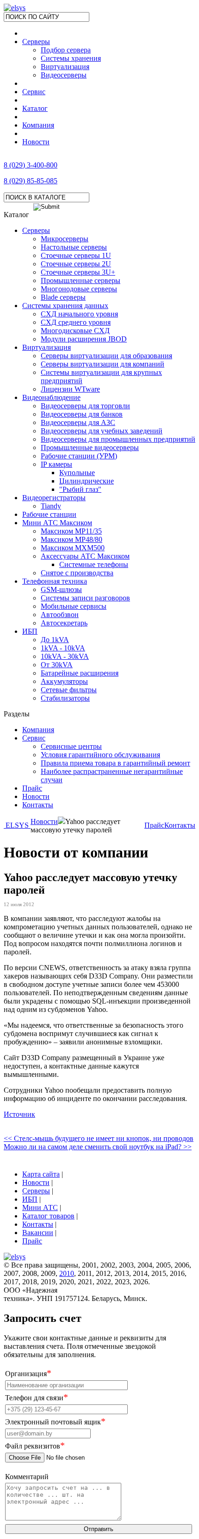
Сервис (33, 92)
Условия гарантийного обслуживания (100, 755)
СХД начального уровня (79, 314)
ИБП (29, 631)
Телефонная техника (54, 581)
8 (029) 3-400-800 (30, 165)
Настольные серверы (74, 247)
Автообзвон (60, 614)
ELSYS (17, 825)
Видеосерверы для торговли (85, 406)
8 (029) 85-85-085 (30, 181)
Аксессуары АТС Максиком (85, 556)
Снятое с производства (77, 573)
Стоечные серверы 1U (76, 255)
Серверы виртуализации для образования (106, 356)
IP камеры (56, 464)
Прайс (32, 788)
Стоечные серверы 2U (76, 264)
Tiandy (51, 506)
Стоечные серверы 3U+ (78, 272)
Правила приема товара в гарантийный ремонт (115, 763)
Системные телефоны (93, 564)
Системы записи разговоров (85, 598)
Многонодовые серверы (79, 289)
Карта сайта (41, 1174)
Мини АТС (40, 1207)
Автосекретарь (64, 623)
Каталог (35, 108)
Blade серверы (63, 297)
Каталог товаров (48, 1216)
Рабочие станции (49, 514)
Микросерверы (64, 239)
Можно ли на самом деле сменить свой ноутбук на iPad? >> (98, 1147)
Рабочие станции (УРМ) (79, 456)
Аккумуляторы (64, 681)
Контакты (37, 805)
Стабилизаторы (65, 698)
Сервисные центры (71, 746)
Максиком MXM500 (73, 548)
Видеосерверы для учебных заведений (101, 431)
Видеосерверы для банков (82, 414)
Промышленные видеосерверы (90, 447)
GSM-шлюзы (61, 589)
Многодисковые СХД (75, 331)
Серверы (36, 41)
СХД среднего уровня (76, 322)
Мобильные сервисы (73, 606)
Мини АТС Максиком (57, 523)
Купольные (77, 473)
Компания (38, 125)
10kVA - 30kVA (65, 656)
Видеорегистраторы (54, 498)
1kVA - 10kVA (63, 648)
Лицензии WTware (70, 389)
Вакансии (37, 1232)
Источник (19, 1114)
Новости (36, 142)
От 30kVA (57, 665)
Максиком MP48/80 (71, 539)
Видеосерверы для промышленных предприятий (118, 439)
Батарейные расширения (79, 673)
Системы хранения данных (65, 305)
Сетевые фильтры (69, 690)
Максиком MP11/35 (71, 531)
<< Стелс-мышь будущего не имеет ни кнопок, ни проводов (98, 1138)
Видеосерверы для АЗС (78, 422)
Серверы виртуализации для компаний (102, 364)
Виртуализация (46, 347)
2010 (66, 1273)
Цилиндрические (86, 481)
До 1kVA (55, 640)
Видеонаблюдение (51, 397)
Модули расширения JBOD (84, 339)
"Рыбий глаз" (80, 489)
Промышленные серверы (80, 280)
